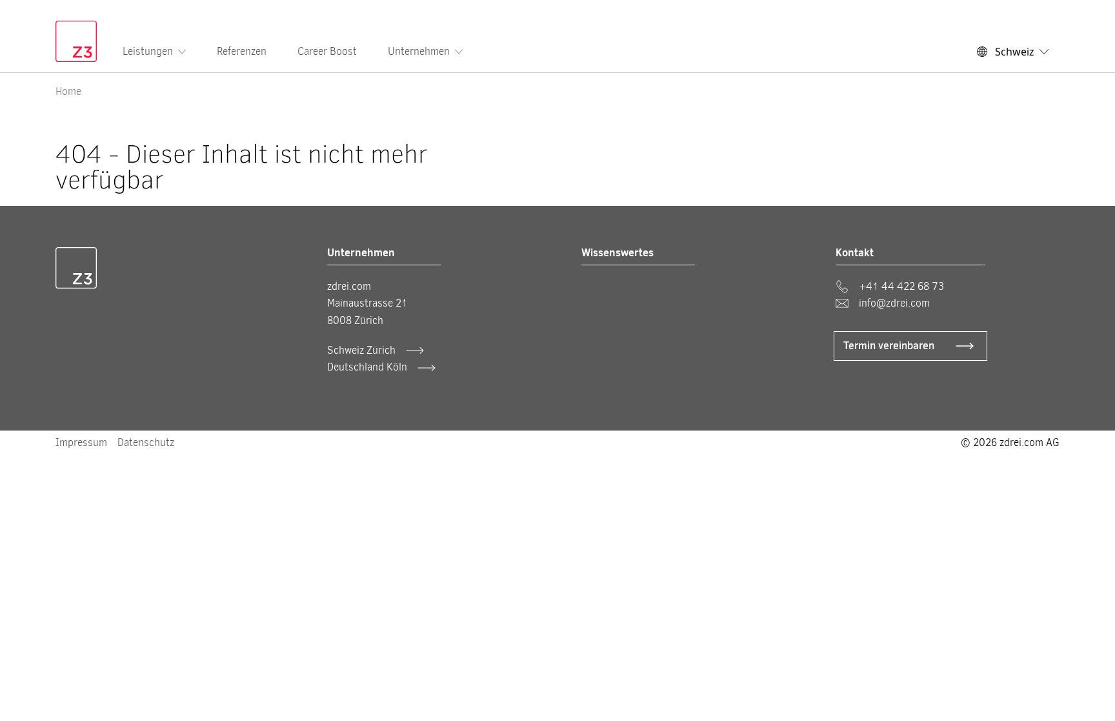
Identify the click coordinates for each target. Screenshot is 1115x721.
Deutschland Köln (367, 367)
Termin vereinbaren (888, 345)
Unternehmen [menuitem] (419, 51)
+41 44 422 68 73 (901, 286)
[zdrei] (76, 41)
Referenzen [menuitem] (241, 51)
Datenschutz (145, 442)
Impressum (81, 442)
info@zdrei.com (894, 303)
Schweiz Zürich (361, 350)
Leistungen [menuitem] (148, 51)
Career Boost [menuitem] (327, 51)
